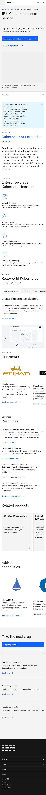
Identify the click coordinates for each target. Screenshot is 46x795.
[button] (38, 2)
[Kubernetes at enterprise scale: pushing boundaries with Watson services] (23, 70)
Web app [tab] (26, 291)
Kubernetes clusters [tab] (11, 291)
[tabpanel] (23, 322)
